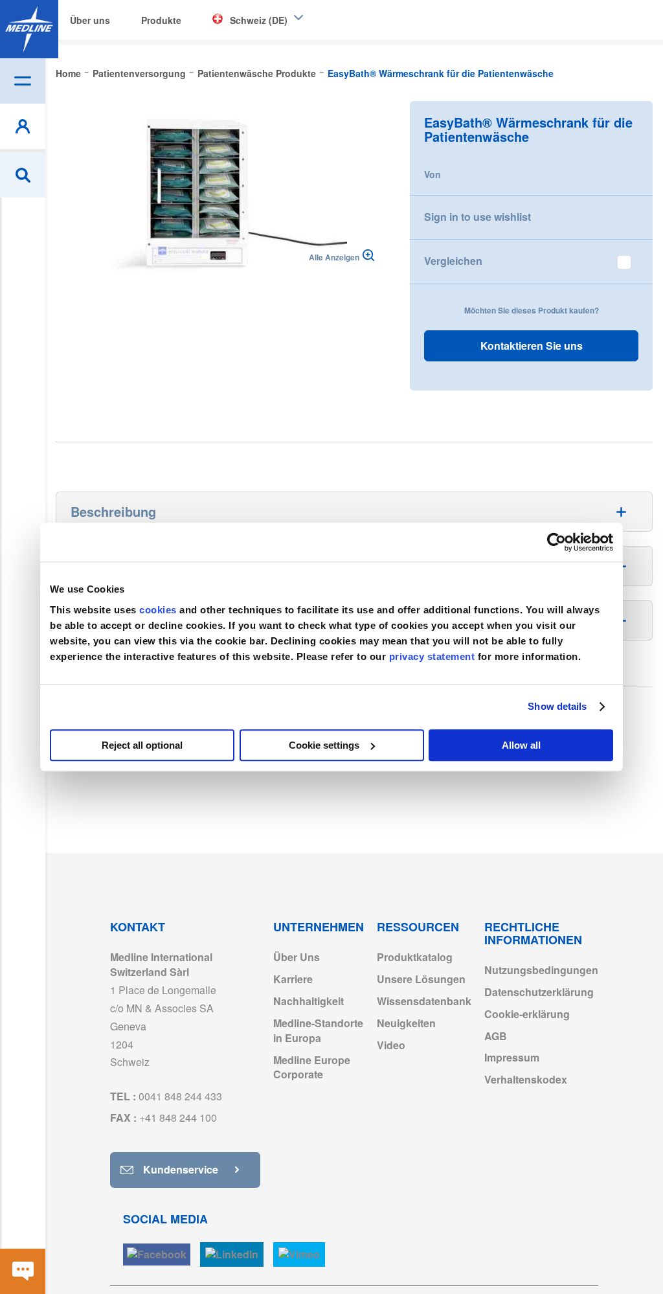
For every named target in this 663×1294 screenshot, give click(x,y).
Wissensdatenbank (424, 1000)
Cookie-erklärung (527, 1013)
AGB (495, 1035)
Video (391, 1045)
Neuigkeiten (406, 1023)
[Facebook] (156, 1254)
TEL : (166, 1096)
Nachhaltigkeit (308, 1000)
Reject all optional (142, 745)
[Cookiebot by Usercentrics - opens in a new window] (556, 542)
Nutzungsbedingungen (541, 969)
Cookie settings (324, 745)
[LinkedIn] (232, 1254)
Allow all (521, 745)
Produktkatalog (415, 956)
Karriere (293, 978)
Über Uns (296, 956)
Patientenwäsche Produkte (256, 73)
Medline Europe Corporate (311, 1067)
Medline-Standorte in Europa (318, 1030)
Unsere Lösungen (421, 978)
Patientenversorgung (139, 73)
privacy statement (432, 656)
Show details (557, 706)
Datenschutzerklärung (539, 991)
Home (68, 73)
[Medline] (29, 29)
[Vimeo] (299, 1254)
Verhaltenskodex (525, 1079)
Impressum (511, 1057)
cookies (159, 609)
